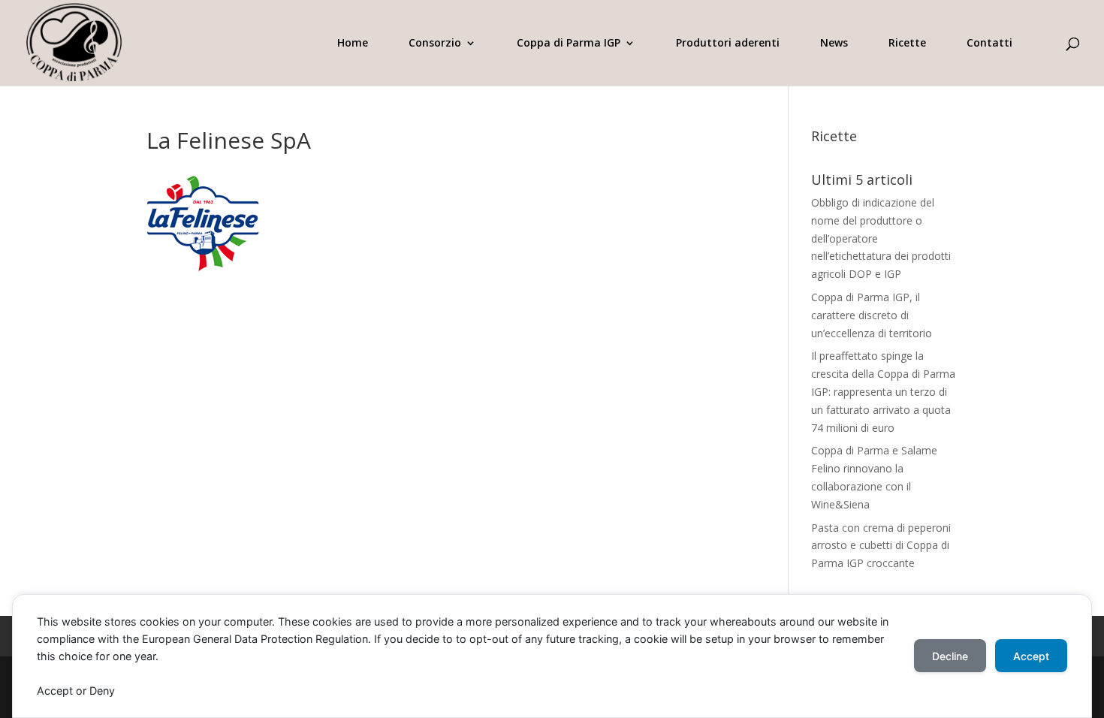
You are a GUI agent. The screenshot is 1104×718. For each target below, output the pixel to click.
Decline (950, 656)
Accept (1031, 656)
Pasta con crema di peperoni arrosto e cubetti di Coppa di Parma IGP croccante (881, 545)
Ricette (907, 44)
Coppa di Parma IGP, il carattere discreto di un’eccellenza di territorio (871, 315)
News (834, 44)
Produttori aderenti (728, 44)
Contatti (989, 44)
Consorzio (435, 44)
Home (352, 44)
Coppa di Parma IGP (568, 44)
